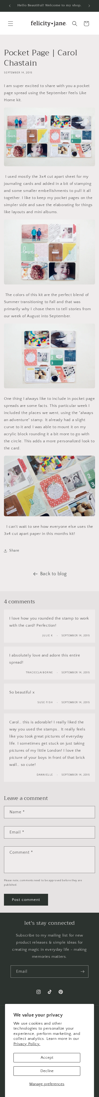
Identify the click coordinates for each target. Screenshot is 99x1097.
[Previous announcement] (10, 6)
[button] (10, 23)
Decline (47, 1071)
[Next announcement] (89, 6)
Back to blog (53, 574)
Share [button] (14, 550)
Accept (47, 1057)
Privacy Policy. (26, 1044)
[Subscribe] (82, 971)
